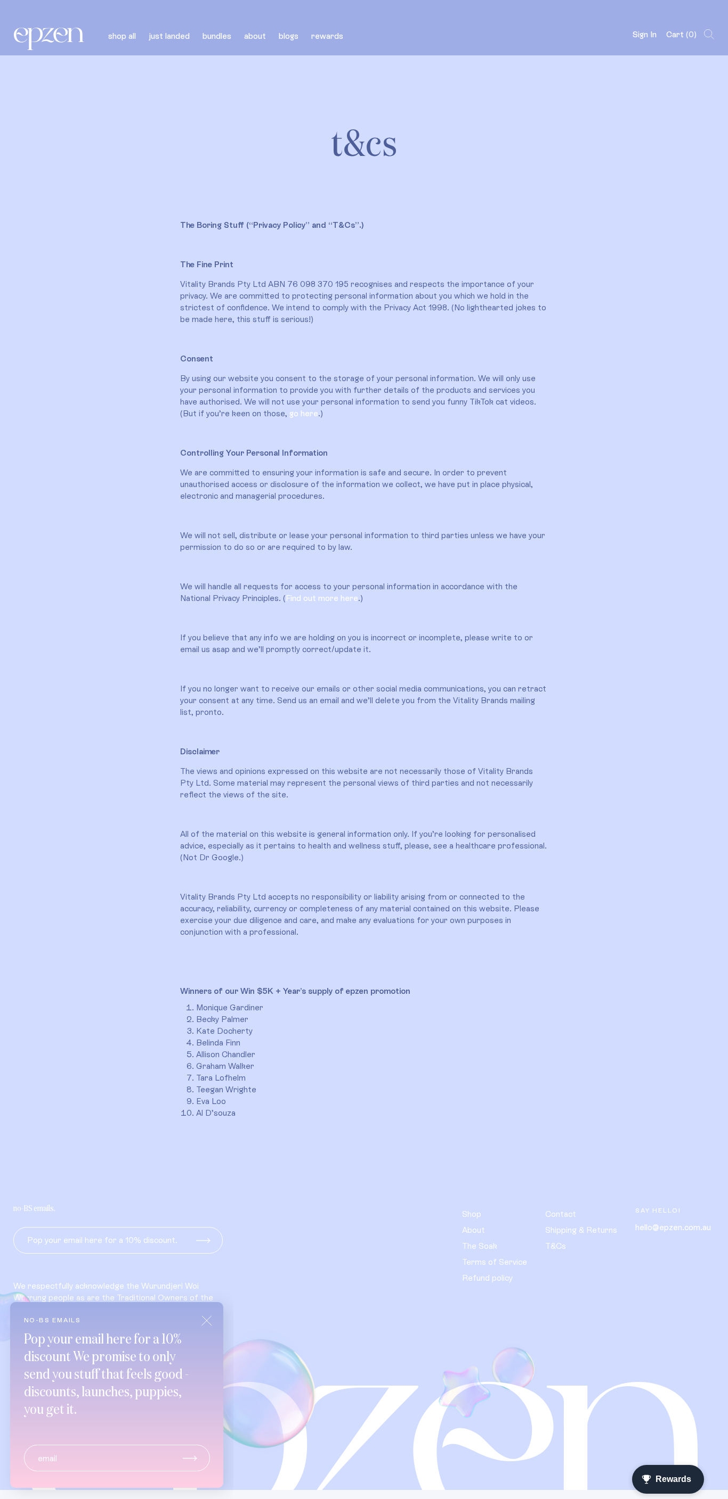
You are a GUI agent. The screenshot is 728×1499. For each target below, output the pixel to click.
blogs (288, 35)
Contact (560, 1213)
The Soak (479, 1245)
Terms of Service (494, 1261)
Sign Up (203, 1240)
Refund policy (487, 1277)
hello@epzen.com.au (673, 1227)
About (473, 1229)
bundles (217, 35)
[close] (206, 1320)
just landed (169, 35)
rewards (327, 35)
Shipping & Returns (581, 1229)
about (255, 35)
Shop (471, 1213)
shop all (122, 35)
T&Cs (555, 1245)
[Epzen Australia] (50, 34)
